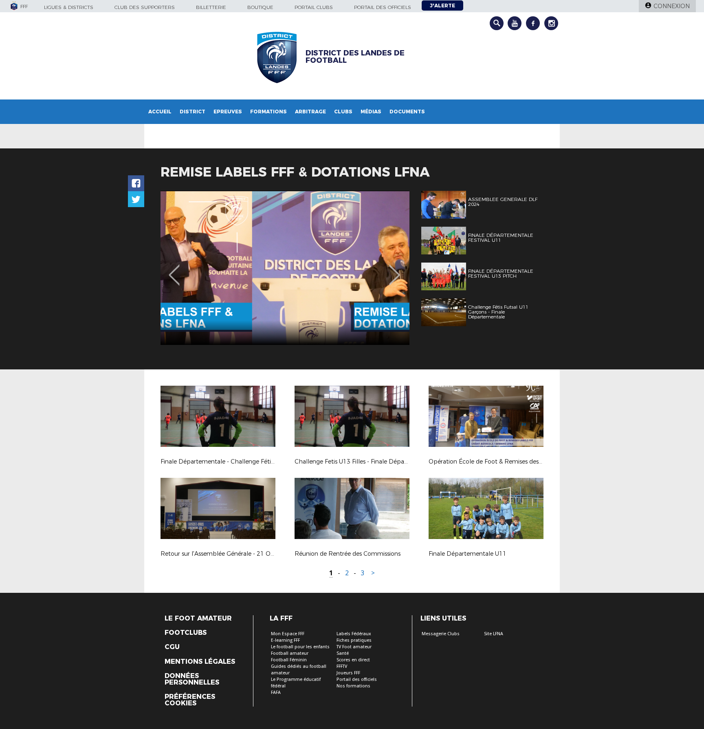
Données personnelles (192, 679)
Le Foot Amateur (198, 618)
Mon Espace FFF (287, 633)
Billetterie (211, 7)
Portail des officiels (382, 7)
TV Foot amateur (354, 646)
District (192, 111)
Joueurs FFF (348, 673)
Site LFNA (493, 633)
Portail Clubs (314, 7)
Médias (371, 111)
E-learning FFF (285, 640)
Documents (407, 111)
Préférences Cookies (190, 700)
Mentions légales (200, 661)
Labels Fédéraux (354, 633)
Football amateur (289, 653)
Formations (268, 111)
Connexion (671, 6)
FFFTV (342, 666)
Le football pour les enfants (300, 646)
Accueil (160, 111)
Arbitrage (310, 111)
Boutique (260, 7)
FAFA (276, 692)
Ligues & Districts (68, 7)
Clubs (343, 111)
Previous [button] (174, 269)
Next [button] (394, 269)
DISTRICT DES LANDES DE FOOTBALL (355, 57)
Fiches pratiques (354, 640)
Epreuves (227, 111)
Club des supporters (144, 7)
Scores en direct (353, 660)
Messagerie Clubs (441, 633)
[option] (285, 268)
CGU (172, 647)
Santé (343, 653)
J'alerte (442, 5)
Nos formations (353, 686)
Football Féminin (289, 660)
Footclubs (186, 633)
